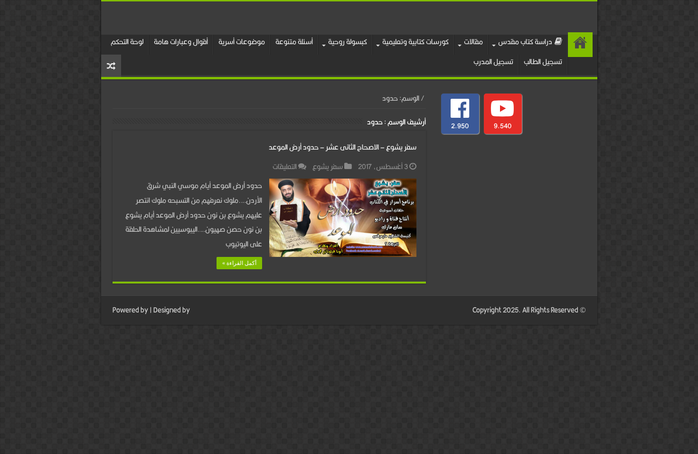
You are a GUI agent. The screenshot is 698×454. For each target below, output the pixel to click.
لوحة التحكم (127, 41)
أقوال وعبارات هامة (181, 41)
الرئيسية (580, 44)
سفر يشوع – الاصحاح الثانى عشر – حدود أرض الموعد (342, 147)
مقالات (473, 41)
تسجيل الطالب (543, 61)
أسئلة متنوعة (294, 41)
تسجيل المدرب (493, 61)
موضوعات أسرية (241, 41)
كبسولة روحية (347, 41)
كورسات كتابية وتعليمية (415, 41)
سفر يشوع (327, 166)
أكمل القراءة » (239, 263)
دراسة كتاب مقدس (525, 41)
